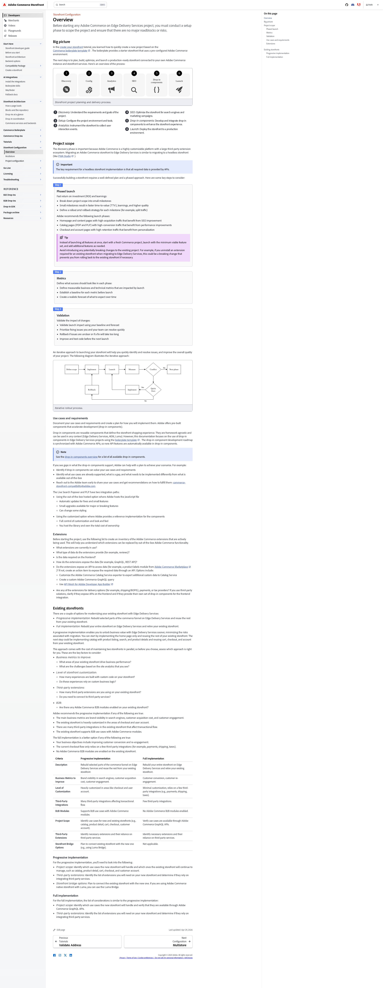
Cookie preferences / (146, 958)
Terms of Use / (132, 958)
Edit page (61, 929)
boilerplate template (126, 439)
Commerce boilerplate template (70, 50)
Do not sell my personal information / (169, 958)
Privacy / (122, 958)
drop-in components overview (81, 456)
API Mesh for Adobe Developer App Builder (87, 584)
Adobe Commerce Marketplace (171, 566)
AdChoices (188, 958)
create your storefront (71, 47)
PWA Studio (64, 156)
